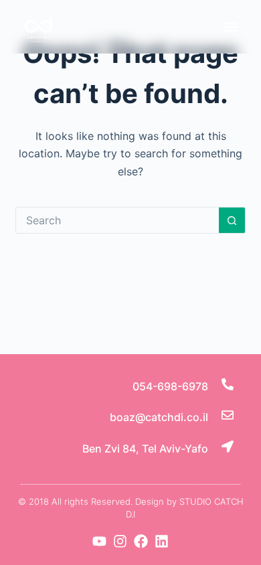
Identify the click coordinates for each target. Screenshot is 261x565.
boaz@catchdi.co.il (159, 417)
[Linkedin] (162, 541)
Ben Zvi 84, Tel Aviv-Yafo (145, 448)
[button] (231, 26)
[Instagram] (120, 541)
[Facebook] (141, 541)
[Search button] (232, 220)
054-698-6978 (170, 386)
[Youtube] (99, 541)
